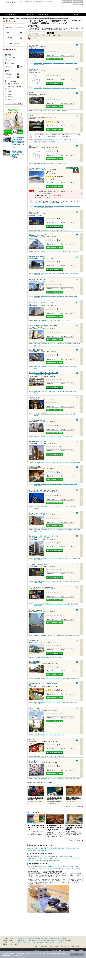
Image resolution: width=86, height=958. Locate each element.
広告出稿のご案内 (53, 946)
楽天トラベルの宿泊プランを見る (54, 59)
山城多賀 (35, 850)
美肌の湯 (57, 868)
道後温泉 (52, 940)
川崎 (22, 942)
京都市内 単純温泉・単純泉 (40, 139)
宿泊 (46, 856)
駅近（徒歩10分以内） (33, 856)
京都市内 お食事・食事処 (46, 678)
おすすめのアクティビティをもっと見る (71, 806)
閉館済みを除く (57, 35)
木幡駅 (65, 163)
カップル (77, 858)
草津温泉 (20, 940)
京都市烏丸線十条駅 (53, 230)
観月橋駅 (36, 141)
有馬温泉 (28, 940)
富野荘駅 (51, 207)
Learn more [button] (22, 955)
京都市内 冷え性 (65, 702)
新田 (71, 848)
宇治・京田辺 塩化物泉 (39, 206)
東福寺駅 (71, 296)
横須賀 (26, 942)
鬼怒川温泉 (68, 940)
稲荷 (36, 848)
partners (34, 953)
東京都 (42, 938)
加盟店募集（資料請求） (41, 946)
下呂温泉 (39, 940)
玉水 (40, 850)
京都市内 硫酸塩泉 (58, 604)
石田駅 (51, 163)
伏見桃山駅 (45, 141)
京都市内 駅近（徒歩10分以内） (48, 273)
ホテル (61, 856)
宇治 (62, 848)
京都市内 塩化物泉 (49, 604)
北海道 (51, 938)
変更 (21, 32)
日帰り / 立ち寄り (13, 57)
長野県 (55, 938)
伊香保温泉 (46, 940)
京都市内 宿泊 (50, 139)
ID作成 (81, 4)
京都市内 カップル (58, 139)
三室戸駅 (36, 64)
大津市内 (58, 942)
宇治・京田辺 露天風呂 (58, 63)
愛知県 (60, 938)
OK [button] (76, 954)
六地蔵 (48, 848)
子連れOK (45, 860)
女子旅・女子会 (65, 858)
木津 (49, 850)
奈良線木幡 (54, 848)
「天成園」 (36, 879)
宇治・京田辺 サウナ (47, 63)
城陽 (74, 848)
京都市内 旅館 (66, 484)
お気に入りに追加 (67, 55)
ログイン (75, 4)
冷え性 (72, 858)
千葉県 (29, 938)
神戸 (62, 942)
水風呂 (66, 856)
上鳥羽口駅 (75, 273)
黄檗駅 (56, 657)
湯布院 (62, 940)
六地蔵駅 (56, 163)
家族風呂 (10, 96)
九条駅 (60, 230)
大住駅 (41, 207)
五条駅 (35, 703)
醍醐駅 (60, 163)
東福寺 (32, 848)
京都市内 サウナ (53, 251)
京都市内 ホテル (44, 230)
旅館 (48, 858)
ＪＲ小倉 (66, 848)
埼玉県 (25, 938)
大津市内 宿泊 (37, 657)
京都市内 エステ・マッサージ (70, 139)
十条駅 (65, 230)
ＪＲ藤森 (40, 848)
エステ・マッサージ (55, 858)
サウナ (42, 856)
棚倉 (43, 850)
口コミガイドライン (64, 946)
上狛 (46, 850)
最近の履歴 (78, 1)
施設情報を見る (53, 55)
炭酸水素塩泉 (52, 860)
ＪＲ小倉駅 (41, 64)
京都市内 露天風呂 (45, 163)
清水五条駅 (73, 678)
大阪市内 (47, 942)
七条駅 (40, 531)
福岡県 (64, 938)
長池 (77, 848)
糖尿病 (58, 860)
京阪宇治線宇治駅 (69, 63)
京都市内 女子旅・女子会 (56, 484)
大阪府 (47, 938)
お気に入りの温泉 (67, 1)
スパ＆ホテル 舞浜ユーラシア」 (51, 882)
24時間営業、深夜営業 (14, 86)
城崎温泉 (34, 940)
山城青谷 (29, 850)
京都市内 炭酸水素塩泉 (39, 604)
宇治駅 (75, 63)
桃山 (45, 848)
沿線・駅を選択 (14, 43)
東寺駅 (77, 251)
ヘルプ (72, 946)
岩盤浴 (29, 860)
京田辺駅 (46, 207)
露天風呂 (71, 856)
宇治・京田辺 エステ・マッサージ (72, 206)
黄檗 (59, 848)
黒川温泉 (57, 940)
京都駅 (75, 296)
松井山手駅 (36, 207)
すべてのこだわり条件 (14, 103)
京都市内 (52, 942)
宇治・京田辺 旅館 (47, 88)
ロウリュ (34, 860)
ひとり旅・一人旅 (41, 858)
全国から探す (19, 27)
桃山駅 (40, 141)
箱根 (24, 940)
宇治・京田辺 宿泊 (38, 63)
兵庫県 (33, 938)
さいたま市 (33, 942)
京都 (28, 848)
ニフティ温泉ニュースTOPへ (74, 840)
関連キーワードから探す (10, 944)
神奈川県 (20, 938)
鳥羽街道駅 (70, 230)
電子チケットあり (35, 35)
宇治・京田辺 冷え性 (59, 206)
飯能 (38, 942)
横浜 (19, 942)
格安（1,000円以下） (53, 856)
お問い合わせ (79, 946)
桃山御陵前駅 (52, 141)
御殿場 (42, 942)
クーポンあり (46, 35)
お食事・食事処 (31, 858)
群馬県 (38, 938)
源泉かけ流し (12, 99)
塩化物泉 (39, 860)
